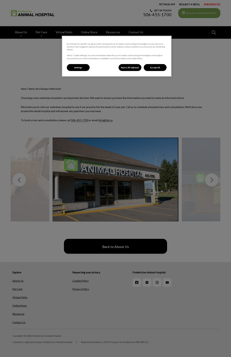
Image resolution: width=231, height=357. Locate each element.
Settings (78, 67)
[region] (117, 56)
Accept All (155, 67)
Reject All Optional (130, 67)
